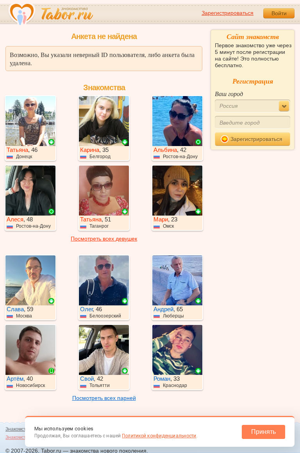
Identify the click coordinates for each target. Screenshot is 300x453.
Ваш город (229, 93)
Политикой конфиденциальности (159, 436)
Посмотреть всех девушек (104, 238)
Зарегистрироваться (228, 13)
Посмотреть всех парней (104, 398)
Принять (263, 431)
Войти (279, 13)
